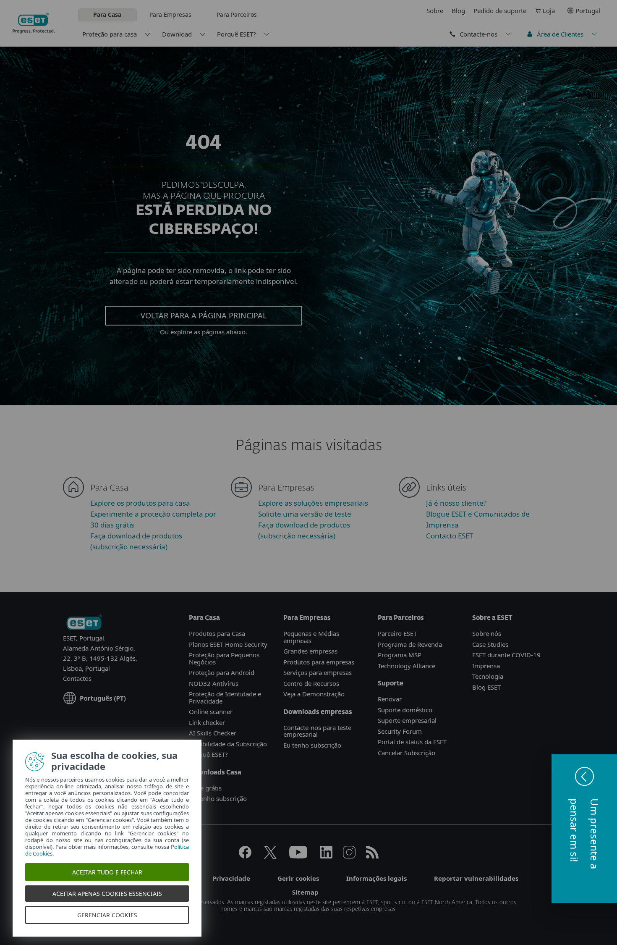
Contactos (77, 678)
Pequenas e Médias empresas (311, 637)
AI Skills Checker (212, 733)
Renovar (390, 699)
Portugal (587, 10)
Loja (549, 10)
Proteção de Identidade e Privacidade (225, 697)
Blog (458, 10)
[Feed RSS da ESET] (372, 856)
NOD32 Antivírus (213, 683)
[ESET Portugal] (84, 623)
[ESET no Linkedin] (326, 856)
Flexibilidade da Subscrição (228, 744)
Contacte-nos (478, 34)
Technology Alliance (406, 666)
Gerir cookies (298, 878)
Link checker (207, 722)
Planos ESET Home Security (228, 644)
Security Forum (400, 731)
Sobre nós (486, 633)
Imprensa (486, 666)
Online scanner (211, 711)
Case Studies (490, 644)
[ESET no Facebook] (245, 856)
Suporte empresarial (407, 720)
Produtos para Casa (217, 633)
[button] (584, 828)
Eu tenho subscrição (218, 798)
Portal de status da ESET (412, 742)
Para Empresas (170, 14)
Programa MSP (399, 655)
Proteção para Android (221, 672)
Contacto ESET (449, 536)
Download (177, 34)
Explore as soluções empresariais (313, 503)
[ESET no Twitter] (270, 856)
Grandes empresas (310, 651)
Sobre (434, 10)
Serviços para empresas (317, 672)
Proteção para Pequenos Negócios (224, 658)
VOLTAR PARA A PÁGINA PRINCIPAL (204, 315)
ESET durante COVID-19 (506, 655)
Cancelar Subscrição (406, 752)
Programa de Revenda (410, 644)
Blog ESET (486, 687)
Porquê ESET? (236, 34)
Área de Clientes (560, 34)
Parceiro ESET (397, 633)
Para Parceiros (237, 14)
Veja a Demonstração (314, 694)
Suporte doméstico (405, 710)
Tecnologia (487, 676)
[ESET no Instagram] (349, 856)
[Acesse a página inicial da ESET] (33, 23)
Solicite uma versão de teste (304, 514)
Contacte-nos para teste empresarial (317, 731)
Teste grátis (205, 788)
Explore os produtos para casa (140, 503)
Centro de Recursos (311, 683)
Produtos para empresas (318, 662)
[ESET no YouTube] (298, 856)
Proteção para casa (109, 34)
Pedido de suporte (499, 10)
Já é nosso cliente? (456, 503)
